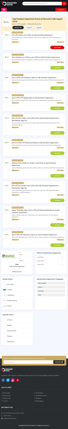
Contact (5, 401)
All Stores (38, 398)
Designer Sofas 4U (12, 300)
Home (14, 24)
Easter (39, 295)
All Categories (40, 401)
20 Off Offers (39, 393)
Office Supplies (42, 283)
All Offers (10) (18, 27)
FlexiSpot (9, 336)
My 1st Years (10, 284)
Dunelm (9, 306)
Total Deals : (50, 264)
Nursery (40, 287)
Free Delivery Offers (41, 395)
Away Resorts (10, 341)
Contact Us (61, 10)
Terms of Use (7, 398)
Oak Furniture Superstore (34, 24)
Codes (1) (29, 27)
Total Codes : (49, 261)
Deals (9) (39, 27)
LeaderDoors (10, 295)
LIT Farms (9, 320)
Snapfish (9, 290)
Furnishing (40, 291)
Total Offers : (50, 257)
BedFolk (9, 325)
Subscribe (58, 362)
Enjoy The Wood (11, 331)
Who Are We (6, 393)
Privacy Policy (7, 395)
